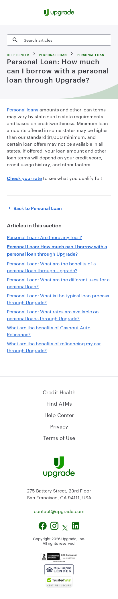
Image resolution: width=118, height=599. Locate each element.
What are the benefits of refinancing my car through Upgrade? (54, 346)
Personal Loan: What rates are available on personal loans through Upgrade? (53, 314)
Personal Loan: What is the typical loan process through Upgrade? (58, 298)
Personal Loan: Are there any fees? (44, 236)
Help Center (59, 414)
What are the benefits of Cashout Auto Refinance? (49, 330)
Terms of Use (59, 437)
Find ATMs (59, 402)
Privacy (59, 425)
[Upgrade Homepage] (59, 12)
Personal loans (22, 109)
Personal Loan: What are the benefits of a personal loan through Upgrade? (51, 266)
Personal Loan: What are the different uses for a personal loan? (58, 282)
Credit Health (59, 391)
